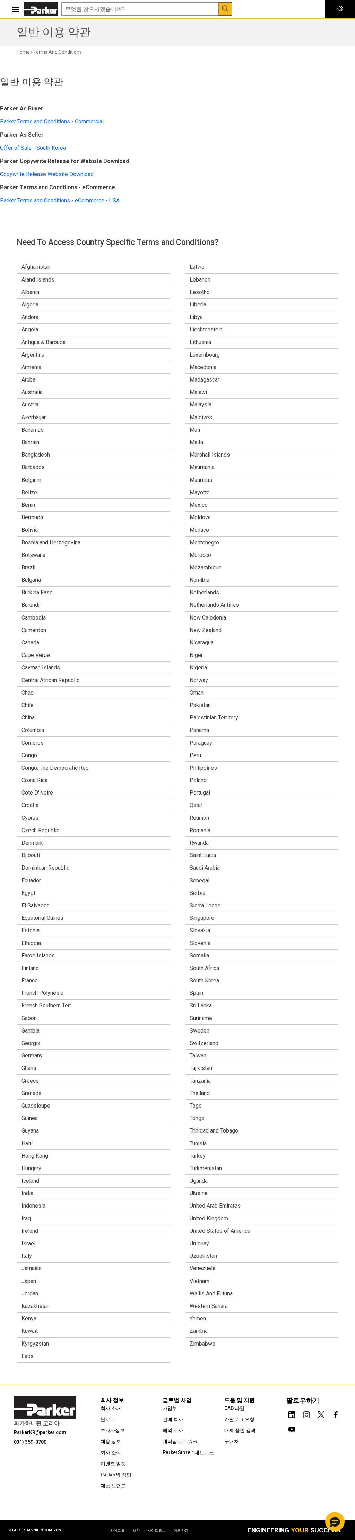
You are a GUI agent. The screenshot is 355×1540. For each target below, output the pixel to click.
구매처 (231, 1441)
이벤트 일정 (113, 1463)
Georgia (30, 1043)
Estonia (30, 930)
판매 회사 (173, 1419)
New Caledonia (208, 617)
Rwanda (199, 843)
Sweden (199, 1030)
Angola (29, 329)
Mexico (199, 505)
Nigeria (198, 667)
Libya (196, 317)
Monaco (199, 529)
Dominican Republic (45, 867)
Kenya (28, 1318)
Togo (196, 1105)
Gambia (30, 1030)
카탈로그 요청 (239, 1419)
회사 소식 (111, 1452)
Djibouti (30, 855)
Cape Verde (35, 655)
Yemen (198, 1318)
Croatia (29, 805)
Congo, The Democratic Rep (55, 767)
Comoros (32, 743)
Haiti (27, 1143)
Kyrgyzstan (35, 1343)
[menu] (15, 9)
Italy (26, 1256)
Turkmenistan (206, 1168)
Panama (199, 730)
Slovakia (200, 930)
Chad (27, 692)
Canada (30, 642)
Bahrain (30, 442)
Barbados (33, 467)
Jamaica (31, 1268)
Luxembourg (205, 354)
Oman (197, 692)
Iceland (30, 1180)
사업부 (170, 1408)
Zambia (199, 1331)
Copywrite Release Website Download (47, 174)
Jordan (29, 1293)
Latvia (197, 267)
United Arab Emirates (215, 1205)
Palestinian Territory (214, 717)
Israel (28, 1243)
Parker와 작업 (116, 1474)
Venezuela (202, 1268)
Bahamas (32, 430)
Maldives (201, 417)
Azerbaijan (34, 417)
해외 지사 (173, 1430)
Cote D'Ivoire (37, 792)
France (29, 980)
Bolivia (29, 529)
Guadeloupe (35, 1105)
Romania (200, 830)
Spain (196, 993)
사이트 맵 (119, 1530)
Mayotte (200, 492)
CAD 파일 (234, 1408)
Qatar (196, 805)
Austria (29, 404)
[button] (335, 1521)
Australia (32, 392)
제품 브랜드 (113, 1485)
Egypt (28, 893)
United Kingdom (209, 1218)
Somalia (199, 955)
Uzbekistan (203, 1256)
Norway (199, 680)
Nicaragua (202, 642)
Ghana (28, 1068)
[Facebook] (335, 1413)
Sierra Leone (205, 905)
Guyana (30, 1130)
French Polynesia (42, 993)
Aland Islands (37, 279)
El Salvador (35, 905)
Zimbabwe (202, 1343)
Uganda (199, 1180)
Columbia (32, 730)
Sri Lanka (201, 1005)
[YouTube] (291, 1427)
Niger (196, 655)
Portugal (200, 792)
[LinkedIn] (291, 1413)
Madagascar (204, 379)
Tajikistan (201, 1068)
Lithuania (200, 342)
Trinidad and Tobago (214, 1130)
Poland (198, 780)
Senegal (199, 880)
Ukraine (199, 1193)
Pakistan (200, 705)
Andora (29, 317)
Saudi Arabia (205, 867)
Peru (195, 755)
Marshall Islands (210, 454)
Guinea (29, 1118)
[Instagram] (306, 1413)
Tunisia (198, 1143)
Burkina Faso (37, 592)
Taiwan (198, 1055)
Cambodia (33, 617)
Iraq (26, 1218)
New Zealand (206, 630)
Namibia (199, 580)
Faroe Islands (38, 955)
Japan (28, 1281)
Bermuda (32, 517)
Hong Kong (34, 1156)
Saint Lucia (203, 855)
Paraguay (201, 743)
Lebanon (200, 279)
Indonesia (33, 1205)
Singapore (202, 918)
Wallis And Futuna (211, 1293)
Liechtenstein (206, 329)
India (27, 1193)
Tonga (197, 1118)
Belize (29, 492)
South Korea (204, 980)
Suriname (201, 1018)
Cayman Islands (40, 667)
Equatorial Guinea (42, 918)
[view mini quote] (340, 9)
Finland (30, 968)
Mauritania (202, 467)
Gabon (29, 1018)
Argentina (32, 354)
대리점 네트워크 (180, 1441)
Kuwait (29, 1331)
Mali (195, 430)
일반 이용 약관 (54, 32)
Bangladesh (35, 454)
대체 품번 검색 (240, 1430)
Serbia (197, 893)
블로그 (108, 1419)
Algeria (29, 304)
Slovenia (200, 943)
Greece (30, 1081)
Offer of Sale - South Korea (33, 148)
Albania (30, 292)
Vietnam (199, 1281)
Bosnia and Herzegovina (50, 542)
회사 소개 (111, 1408)
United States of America (220, 1231)
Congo (29, 755)
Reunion (199, 818)
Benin (28, 505)
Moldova (200, 517)
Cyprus (29, 818)
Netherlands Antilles (214, 605)
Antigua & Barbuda (43, 342)
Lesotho (200, 292)
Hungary (31, 1168)
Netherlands (204, 592)
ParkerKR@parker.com (40, 1432)
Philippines (203, 767)
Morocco (200, 555)
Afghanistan (35, 267)
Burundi (30, 605)
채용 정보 (111, 1441)
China (28, 717)
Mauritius (201, 480)
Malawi (198, 392)
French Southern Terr (46, 1005)
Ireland (29, 1231)
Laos (27, 1356)
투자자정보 (113, 1430)
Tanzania (200, 1081)
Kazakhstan (35, 1306)
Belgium (31, 480)
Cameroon (33, 630)
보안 (138, 1530)
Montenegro (204, 542)
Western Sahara (209, 1306)
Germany (32, 1055)
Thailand (200, 1093)
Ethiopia (31, 943)
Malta (196, 442)
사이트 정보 (159, 1530)
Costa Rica (34, 780)
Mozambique (206, 567)
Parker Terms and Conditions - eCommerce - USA (60, 200)
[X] (321, 1413)
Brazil (28, 567)
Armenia (31, 367)
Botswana (33, 555)
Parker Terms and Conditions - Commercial (52, 121)
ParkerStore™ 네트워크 (188, 1452)
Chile (27, 705)
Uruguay (199, 1243)
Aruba (28, 379)
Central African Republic (50, 680)
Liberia (198, 304)
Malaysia (200, 404)
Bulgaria (31, 580)
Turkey (198, 1156)
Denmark (32, 843)
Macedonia (203, 367)
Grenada (31, 1093)
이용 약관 (181, 1530)
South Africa (204, 968)
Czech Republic (40, 830)
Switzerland (204, 1043)
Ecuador (31, 880)
